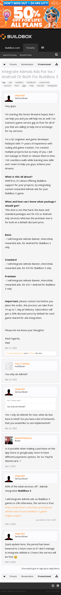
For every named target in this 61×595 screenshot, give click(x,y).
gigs (24, 85)
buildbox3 (31, 82)
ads (10, 82)
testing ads (52, 85)
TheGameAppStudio (15, 353)
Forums (30, 47)
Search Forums (10, 55)
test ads (40, 85)
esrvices (7, 85)
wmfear (31, 353)
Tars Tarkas (22, 363)
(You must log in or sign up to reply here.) (40, 568)
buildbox (19, 82)
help (32, 85)
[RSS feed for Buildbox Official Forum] (57, 586)
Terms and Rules (53, 591)
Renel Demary (23, 438)
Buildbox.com (12, 47)
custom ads (44, 82)
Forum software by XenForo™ (14, 591)
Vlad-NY (20, 95)
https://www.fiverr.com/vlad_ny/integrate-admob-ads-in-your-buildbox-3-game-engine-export (29, 511)
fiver (17, 85)
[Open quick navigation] (56, 64)
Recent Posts (26, 55)
